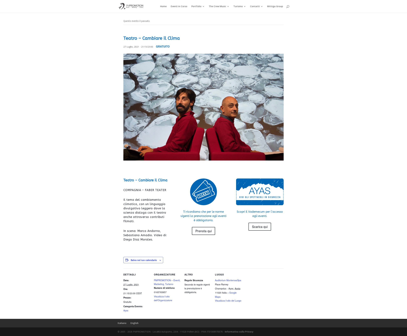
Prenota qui (203, 231)
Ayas (125, 310)
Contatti (255, 6)
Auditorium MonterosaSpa (228, 280)
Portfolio (196, 6)
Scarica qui (260, 226)
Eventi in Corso (179, 6)
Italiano (122, 323)
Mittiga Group (275, 6)
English (134, 323)
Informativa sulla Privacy (239, 331)
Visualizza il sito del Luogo (228, 300)
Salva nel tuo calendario (144, 260)
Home (163, 6)
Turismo (238, 6)
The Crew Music (217, 6)
